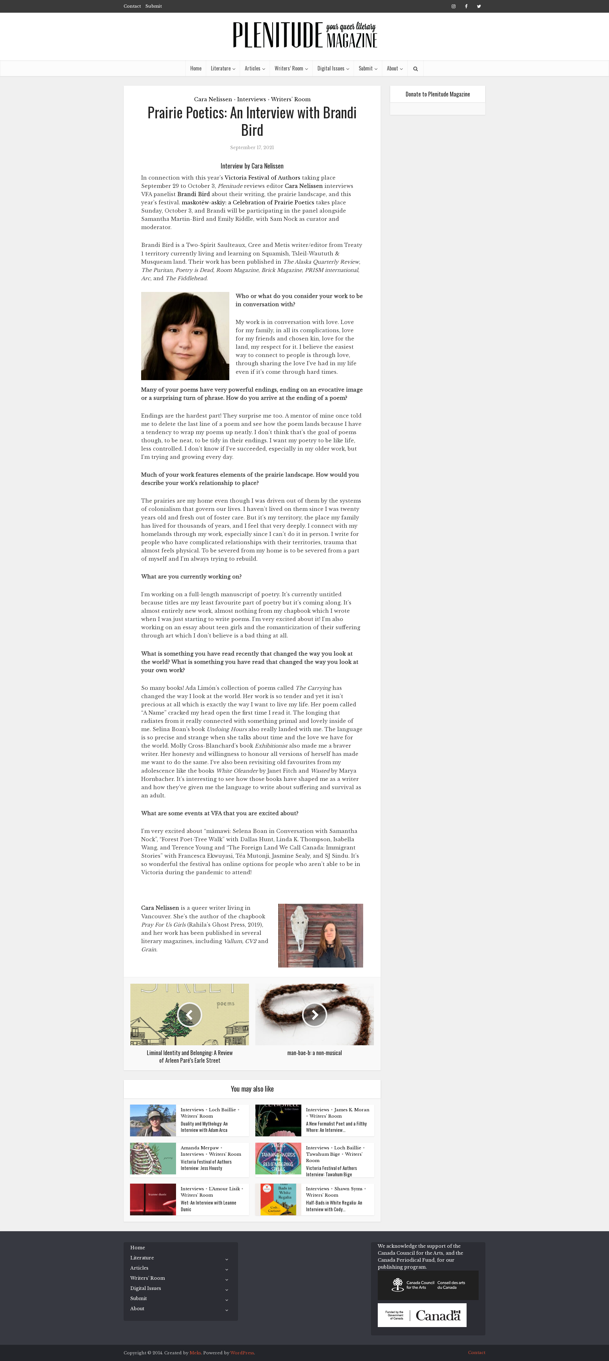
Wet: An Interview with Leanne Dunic (208, 1205)
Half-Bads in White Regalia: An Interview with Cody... (334, 1205)
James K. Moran (352, 1110)
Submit (153, 6)
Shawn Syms (348, 1189)
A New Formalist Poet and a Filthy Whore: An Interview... (336, 1126)
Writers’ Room (289, 68)
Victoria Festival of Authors (262, 178)
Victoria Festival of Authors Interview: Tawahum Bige (331, 1171)
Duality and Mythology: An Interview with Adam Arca (204, 1126)
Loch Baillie (222, 1110)
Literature (221, 68)
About (392, 68)
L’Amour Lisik (224, 1189)
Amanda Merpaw (200, 1148)
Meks (195, 1353)
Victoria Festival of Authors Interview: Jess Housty (206, 1164)
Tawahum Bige (323, 1154)
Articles (252, 68)
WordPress (242, 1353)
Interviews (251, 99)
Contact (132, 6)
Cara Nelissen (213, 99)
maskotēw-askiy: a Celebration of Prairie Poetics (248, 202)
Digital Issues (331, 68)
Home (195, 68)
